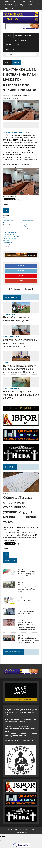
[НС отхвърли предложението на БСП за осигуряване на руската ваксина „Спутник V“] (21, 360)
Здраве (31, 1)
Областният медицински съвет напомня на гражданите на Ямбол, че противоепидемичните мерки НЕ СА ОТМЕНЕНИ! (11, 237)
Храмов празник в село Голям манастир (19, 740)
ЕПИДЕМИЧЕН (23, 95)
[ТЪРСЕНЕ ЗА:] (21, 54)
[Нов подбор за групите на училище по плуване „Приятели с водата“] (21, 386)
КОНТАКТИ (18, 829)
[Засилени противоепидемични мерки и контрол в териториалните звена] (21, 334)
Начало (10, 829)
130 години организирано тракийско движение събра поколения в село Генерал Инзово (20, 728)
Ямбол (16, 337)
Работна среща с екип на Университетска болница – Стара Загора (28, 223)
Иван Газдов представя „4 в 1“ (15, 736)
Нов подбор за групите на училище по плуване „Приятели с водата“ (21, 394)
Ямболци (20, 5)
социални (15, 98)
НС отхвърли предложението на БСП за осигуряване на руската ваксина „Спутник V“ (19, 368)
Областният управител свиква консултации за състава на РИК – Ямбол (26, 574)
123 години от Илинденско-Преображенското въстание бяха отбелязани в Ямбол (28, 640)
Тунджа (12, 314)
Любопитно (9, 8)
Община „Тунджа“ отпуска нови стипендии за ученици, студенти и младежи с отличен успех (21, 712)
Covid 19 (14, 95)
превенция (6, 98)
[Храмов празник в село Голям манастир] (9, 613)
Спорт (24, 1)
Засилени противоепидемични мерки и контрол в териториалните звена (20, 343)
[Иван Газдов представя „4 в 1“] (9, 602)
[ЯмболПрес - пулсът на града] (21, 17)
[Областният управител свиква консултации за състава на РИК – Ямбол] (9, 574)
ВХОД (32, 829)
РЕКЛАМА (26, 829)
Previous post (15, 289)
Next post (28, 289)
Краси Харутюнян (17, 132)
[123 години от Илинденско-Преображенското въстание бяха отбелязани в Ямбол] (9, 640)
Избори (29, 5)
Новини (7, 1)
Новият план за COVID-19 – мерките (10, 222)
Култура (16, 1)
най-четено (9, 467)
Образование (9, 5)
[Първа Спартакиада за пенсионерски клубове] (21, 311)
